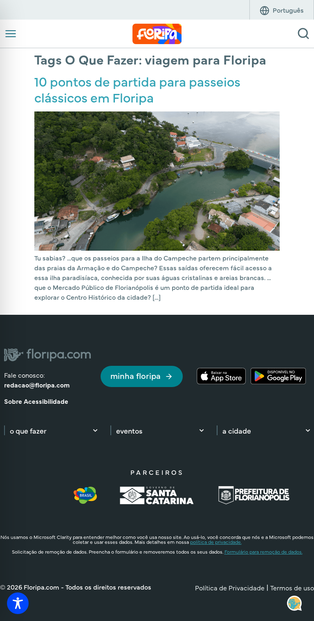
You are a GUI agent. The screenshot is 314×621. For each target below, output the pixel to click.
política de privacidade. (216, 542)
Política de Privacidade (230, 587)
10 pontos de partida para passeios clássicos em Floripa (137, 89)
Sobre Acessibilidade (36, 400)
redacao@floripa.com (37, 384)
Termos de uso (292, 587)
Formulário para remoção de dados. (263, 551)
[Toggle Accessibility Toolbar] (17, 603)
